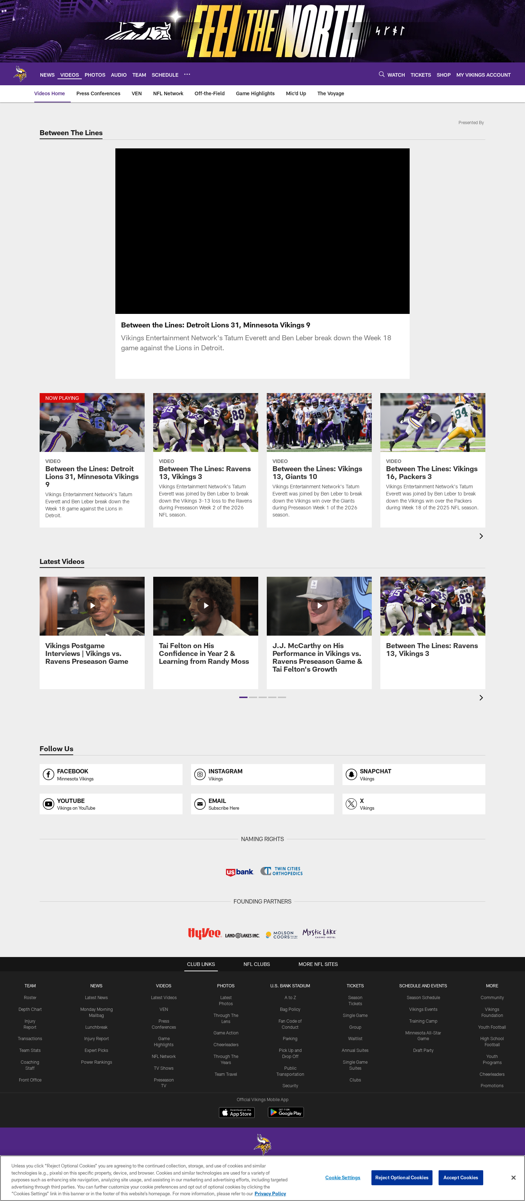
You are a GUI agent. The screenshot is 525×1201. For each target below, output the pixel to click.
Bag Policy (290, 1009)
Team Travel (226, 1074)
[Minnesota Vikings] (262, 1145)
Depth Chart (30, 1009)
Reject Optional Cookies (402, 1177)
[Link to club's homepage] (20, 73)
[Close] (513, 1178)
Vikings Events (423, 1009)
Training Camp (423, 1020)
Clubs (355, 1079)
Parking (290, 1038)
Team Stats (30, 1050)
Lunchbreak (96, 1026)
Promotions (492, 1085)
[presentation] (482, 537)
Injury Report (96, 1038)
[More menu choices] (187, 74)
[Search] (382, 74)
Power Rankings (96, 1061)
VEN (164, 1009)
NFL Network (164, 1056)
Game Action (226, 1032)
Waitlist (355, 1038)
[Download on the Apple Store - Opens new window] (237, 1113)
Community (492, 997)
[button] (243, 697)
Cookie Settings (342, 1177)
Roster (30, 997)
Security (290, 1085)
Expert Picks (96, 1050)
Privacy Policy (270, 1193)
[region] (262, 1178)
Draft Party (423, 1050)
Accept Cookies (461, 1177)
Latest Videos (164, 997)
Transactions (30, 1038)
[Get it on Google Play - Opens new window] (286, 1116)
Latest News (96, 997)
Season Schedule (423, 997)
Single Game (355, 1015)
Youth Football (492, 1026)
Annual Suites (355, 1050)
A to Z (290, 997)
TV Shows (164, 1067)
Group (355, 1026)
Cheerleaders (226, 1044)
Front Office (30, 1079)
